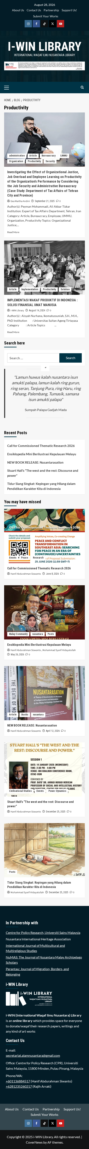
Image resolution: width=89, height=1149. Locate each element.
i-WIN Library (44, 46)
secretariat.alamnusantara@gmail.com (33, 1055)
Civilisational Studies (20, 791)
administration (17, 155)
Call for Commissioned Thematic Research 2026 (41, 446)
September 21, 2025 (45, 201)
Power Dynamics (57, 791)
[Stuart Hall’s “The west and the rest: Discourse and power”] (44, 769)
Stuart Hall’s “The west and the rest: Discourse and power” (42, 473)
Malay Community (18, 634)
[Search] (82, 87)
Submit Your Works (45, 16)
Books (24, 714)
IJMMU (63, 155)
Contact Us (34, 10)
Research (38, 557)
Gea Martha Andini (20, 201)
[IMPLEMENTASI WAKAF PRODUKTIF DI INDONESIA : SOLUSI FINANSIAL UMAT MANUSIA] (44, 268)
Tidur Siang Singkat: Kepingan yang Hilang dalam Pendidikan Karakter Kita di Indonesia (41, 486)
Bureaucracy (48, 155)
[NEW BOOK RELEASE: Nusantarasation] (44, 693)
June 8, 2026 (52, 573)
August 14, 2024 (37, 310)
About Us (18, 10)
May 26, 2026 (17, 654)
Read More (13, 232)
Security (50, 161)
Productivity (34, 161)
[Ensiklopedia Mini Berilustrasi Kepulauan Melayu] (44, 612)
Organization (16, 161)
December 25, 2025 (55, 811)
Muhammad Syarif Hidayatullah (59, 650)
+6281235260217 (19, 1086)
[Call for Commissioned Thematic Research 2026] (44, 536)
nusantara (37, 634)
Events (12, 557)
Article (33, 155)
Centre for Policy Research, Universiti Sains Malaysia (43, 933)
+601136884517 (18, 1081)
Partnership (51, 10)
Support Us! (69, 10)
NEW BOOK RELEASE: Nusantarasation (35, 462)
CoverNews (34, 1142)
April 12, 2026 (53, 730)
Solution (65, 289)
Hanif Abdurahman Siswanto (26, 574)
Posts (51, 634)
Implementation (29, 289)
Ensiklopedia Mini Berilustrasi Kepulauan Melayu (41, 454)
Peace (24, 557)
